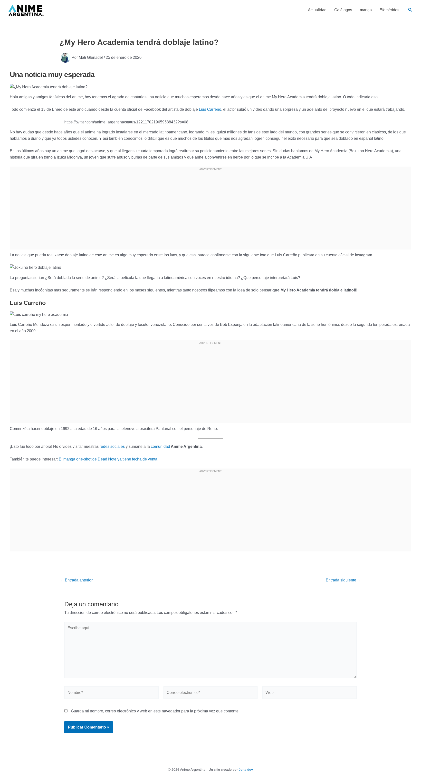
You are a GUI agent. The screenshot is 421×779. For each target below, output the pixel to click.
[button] (410, 10)
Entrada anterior (76, 580)
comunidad (160, 446)
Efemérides (389, 10)
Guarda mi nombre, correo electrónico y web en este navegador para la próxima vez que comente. (155, 711)
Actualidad (317, 10)
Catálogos (343, 10)
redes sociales (112, 446)
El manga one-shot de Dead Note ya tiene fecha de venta (108, 459)
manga (366, 10)
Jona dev (246, 769)
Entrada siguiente (343, 580)
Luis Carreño (210, 109)
